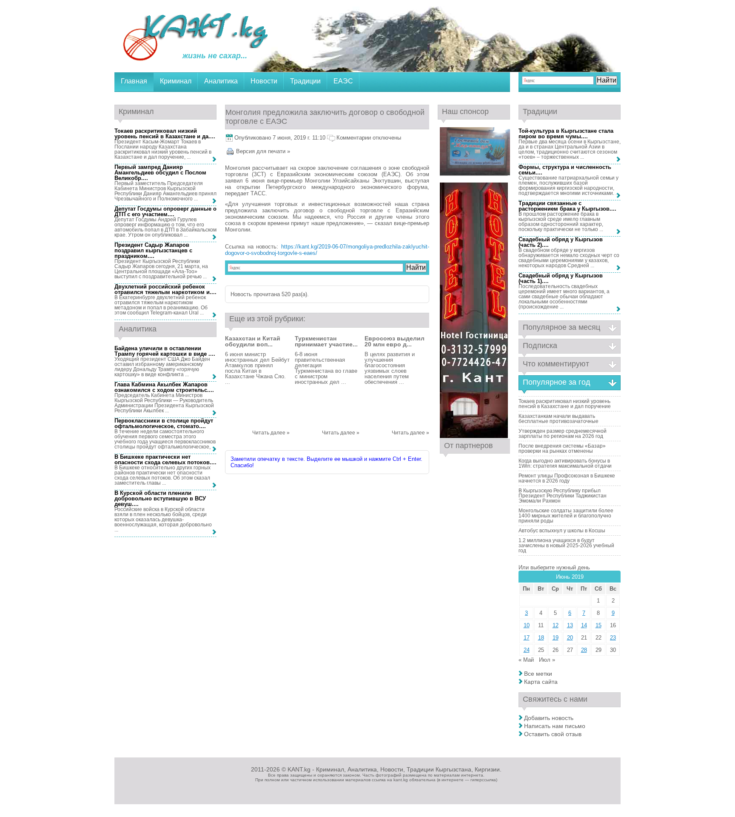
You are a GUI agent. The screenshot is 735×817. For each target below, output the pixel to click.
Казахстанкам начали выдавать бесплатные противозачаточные (558, 418)
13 (570, 625)
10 (527, 625)
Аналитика (221, 81)
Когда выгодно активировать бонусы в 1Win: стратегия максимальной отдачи (565, 463)
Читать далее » (271, 433)
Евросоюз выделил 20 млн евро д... (394, 341)
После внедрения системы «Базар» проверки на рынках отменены (562, 448)
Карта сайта (541, 681)
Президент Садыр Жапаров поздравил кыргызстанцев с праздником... (153, 250)
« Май (526, 660)
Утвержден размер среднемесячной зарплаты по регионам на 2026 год (562, 433)
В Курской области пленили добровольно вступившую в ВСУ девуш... (160, 498)
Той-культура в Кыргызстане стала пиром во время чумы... (565, 134)
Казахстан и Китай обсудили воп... (252, 341)
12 (555, 625)
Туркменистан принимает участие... (326, 341)
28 (584, 650)
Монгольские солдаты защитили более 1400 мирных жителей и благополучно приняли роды (565, 516)
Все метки (538, 673)
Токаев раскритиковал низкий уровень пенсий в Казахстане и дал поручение (564, 403)
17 (527, 637)
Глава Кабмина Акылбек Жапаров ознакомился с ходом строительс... (163, 387)
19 (555, 637)
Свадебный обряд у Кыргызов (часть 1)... (560, 278)
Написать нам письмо (554, 726)
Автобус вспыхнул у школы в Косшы (561, 531)
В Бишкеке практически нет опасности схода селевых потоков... (164, 460)
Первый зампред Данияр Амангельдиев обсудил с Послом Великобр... (160, 172)
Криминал (175, 81)
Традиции (305, 81)
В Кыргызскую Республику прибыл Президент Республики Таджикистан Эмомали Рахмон (562, 496)
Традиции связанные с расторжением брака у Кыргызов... (566, 206)
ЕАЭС (343, 81)
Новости (264, 81)
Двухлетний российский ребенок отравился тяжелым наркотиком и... (164, 289)
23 (613, 637)
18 (541, 637)
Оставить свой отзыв (552, 734)
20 (570, 637)
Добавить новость (548, 717)
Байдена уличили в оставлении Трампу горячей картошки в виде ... (164, 351)
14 (584, 625)
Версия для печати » (263, 151)
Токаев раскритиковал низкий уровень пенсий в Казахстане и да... (164, 134)
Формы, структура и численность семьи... (564, 170)
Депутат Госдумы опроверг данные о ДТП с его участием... (165, 211)
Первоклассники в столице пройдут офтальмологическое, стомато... (163, 423)
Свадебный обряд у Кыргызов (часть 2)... (560, 242)
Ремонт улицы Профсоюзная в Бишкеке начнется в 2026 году (566, 478)
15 (598, 625)
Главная (134, 81)
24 (527, 650)
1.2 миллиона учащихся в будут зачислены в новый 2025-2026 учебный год (566, 545)
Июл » (547, 660)
